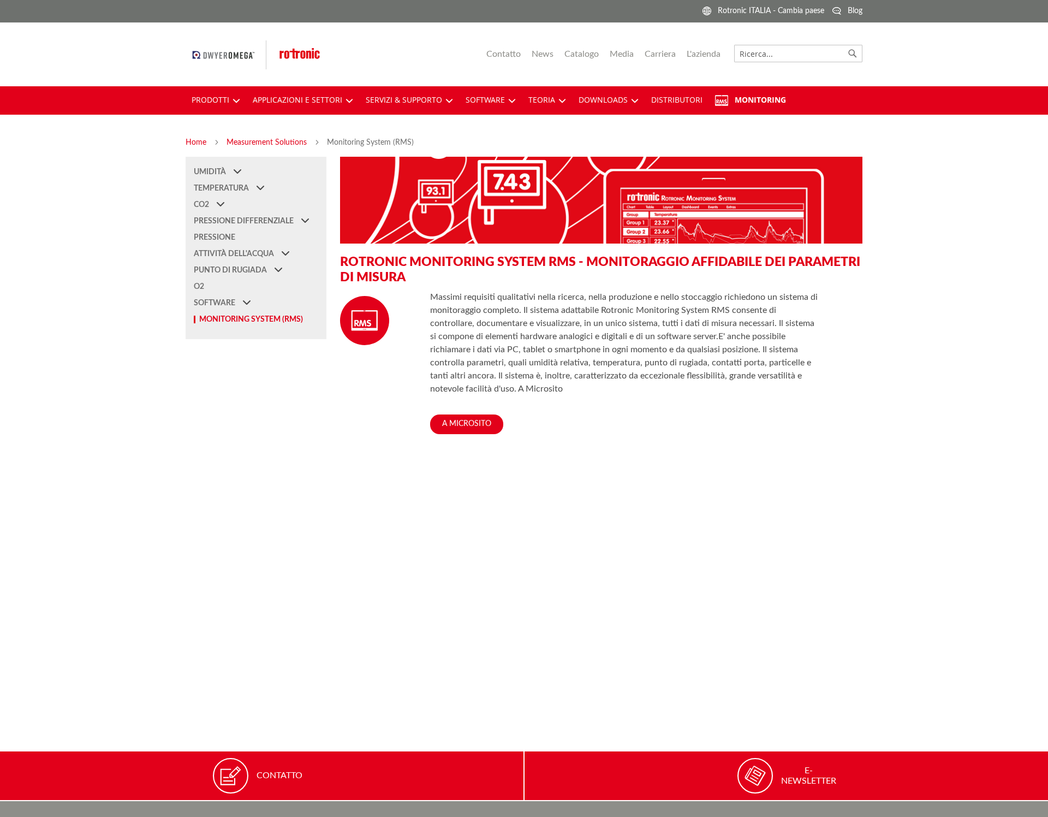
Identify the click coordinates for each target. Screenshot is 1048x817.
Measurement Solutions (268, 142)
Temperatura (222, 188)
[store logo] (321, 54)
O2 (199, 287)
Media (622, 54)
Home (197, 142)
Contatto (503, 54)
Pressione (214, 237)
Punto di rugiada (231, 270)
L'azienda (703, 54)
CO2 (202, 205)
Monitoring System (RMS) (251, 319)
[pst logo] (229, 54)
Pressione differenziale (244, 221)
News (542, 54)
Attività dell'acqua (235, 254)
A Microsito (466, 424)
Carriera (660, 54)
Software (215, 303)
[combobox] (798, 53)
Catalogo (581, 54)
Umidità (211, 172)
